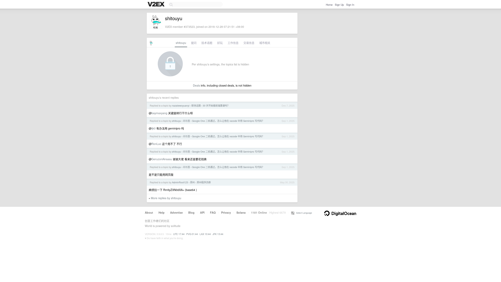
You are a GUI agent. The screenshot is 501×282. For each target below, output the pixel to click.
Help (162, 212)
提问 (193, 43)
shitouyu (181, 43)
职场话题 (196, 105)
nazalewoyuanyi (180, 105)
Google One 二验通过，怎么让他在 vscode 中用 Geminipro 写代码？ (228, 120)
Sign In (350, 4)
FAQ (213, 212)
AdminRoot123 (180, 182)
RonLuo (156, 144)
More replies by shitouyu (166, 198)
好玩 (220, 43)
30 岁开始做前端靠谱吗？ (216, 105)
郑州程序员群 (204, 182)
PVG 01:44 (192, 234)
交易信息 (248, 43)
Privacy (226, 212)
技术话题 (206, 43)
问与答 (186, 120)
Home (329, 4)
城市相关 (264, 43)
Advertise (176, 212)
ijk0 (153, 128)
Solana (241, 212)
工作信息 (233, 43)
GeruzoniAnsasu (161, 159)
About (149, 212)
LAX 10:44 (205, 234)
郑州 (192, 182)
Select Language (303, 212)
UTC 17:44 (179, 234)
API (202, 212)
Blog (191, 212)
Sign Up (339, 4)
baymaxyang (159, 113)
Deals (196, 85)
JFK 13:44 (218, 234)
